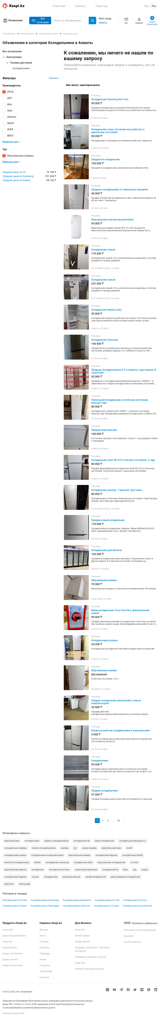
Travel (42, 935)
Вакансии (129, 936)
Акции (43, 959)
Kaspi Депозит (9, 947)
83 (118, 820)
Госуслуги (45, 965)
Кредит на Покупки (12, 953)
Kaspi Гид (44, 977)
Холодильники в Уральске (76, 905)
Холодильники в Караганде (45, 900)
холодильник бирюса (106, 855)
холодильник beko (83, 862)
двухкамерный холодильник (125, 877)
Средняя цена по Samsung (18, 176)
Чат (126, 23)
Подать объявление (152, 23)
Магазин (44, 929)
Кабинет (139, 23)
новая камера (89, 848)
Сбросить (54, 78)
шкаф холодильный (95, 877)
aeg (134, 869)
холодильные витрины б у (132, 841)
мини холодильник (104, 841)
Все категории (43, 20)
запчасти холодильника (16, 862)
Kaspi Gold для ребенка (14, 935)
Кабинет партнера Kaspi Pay (89, 969)
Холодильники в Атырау (106, 905)
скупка (35, 877)
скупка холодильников (44, 848)
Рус (154, 6)
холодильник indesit (132, 855)
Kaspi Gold (7, 929)
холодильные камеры (15, 848)
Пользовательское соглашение (140, 930)
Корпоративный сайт (13, 1013)
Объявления (15, 20)
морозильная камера (79, 855)
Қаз (146, 6)
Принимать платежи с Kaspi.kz (90, 957)
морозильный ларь (111, 848)
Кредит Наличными (12, 965)
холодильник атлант (59, 869)
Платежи (44, 941)
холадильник (51, 877)
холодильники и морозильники (47, 855)
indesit (37, 862)
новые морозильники (86, 869)
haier (125, 869)
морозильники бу (71, 877)
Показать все (10, 141)
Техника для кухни (21, 62)
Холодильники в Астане (14, 900)
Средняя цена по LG (14, 172)
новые (144, 869)
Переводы (45, 953)
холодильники (32, 841)
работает (9, 884)
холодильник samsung (57, 862)
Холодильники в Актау (135, 900)
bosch (129, 848)
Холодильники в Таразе (14, 905)
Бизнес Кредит (82, 935)
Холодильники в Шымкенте (77, 900)
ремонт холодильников (56, 841)
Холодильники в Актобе (107, 900)
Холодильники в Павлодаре (45, 905)
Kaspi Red (7, 941)
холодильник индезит (15, 877)
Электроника (14, 57)
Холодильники (21, 68)
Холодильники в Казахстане (137, 905)
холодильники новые (15, 855)
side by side (24, 884)
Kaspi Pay (80, 929)
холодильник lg (110, 869)
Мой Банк (45, 947)
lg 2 (75, 848)
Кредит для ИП (10, 959)
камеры (65, 848)
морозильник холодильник (111, 862)
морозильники (12, 841)
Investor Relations (132, 942)
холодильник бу (81, 841)
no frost (134, 862)
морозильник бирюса (15, 869)
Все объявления (12, 51)
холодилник (38, 869)
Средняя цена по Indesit (16, 180)
